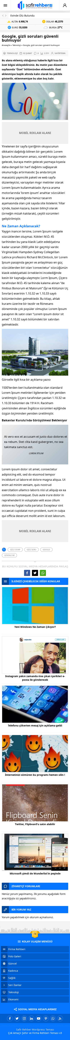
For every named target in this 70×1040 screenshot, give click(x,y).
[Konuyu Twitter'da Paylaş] (35, 573)
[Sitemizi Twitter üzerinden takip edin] (17, 1018)
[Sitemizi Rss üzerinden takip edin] (60, 1018)
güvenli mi (9, 555)
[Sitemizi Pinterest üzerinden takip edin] (45, 1018)
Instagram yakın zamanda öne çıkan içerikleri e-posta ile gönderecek (35, 677)
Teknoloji (16, 45)
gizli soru (31, 549)
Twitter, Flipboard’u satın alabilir (35, 824)
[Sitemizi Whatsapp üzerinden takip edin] (53, 1018)
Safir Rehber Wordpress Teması (35, 1029)
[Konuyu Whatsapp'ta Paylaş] (43, 573)
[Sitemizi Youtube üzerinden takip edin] (38, 1018)
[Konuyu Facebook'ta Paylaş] (27, 573)
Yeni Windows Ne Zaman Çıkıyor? (35, 627)
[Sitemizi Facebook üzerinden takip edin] (10, 1018)
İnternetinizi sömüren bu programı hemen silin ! (35, 775)
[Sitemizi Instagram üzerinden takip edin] (24, 1018)
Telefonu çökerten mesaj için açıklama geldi (35, 725)
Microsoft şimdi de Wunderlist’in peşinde (35, 873)
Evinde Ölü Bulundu (22, 15)
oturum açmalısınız (41, 917)
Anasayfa (6, 45)
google (46, 549)
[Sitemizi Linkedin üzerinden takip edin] (31, 1018)
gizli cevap (15, 549)
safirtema (60, 53)
